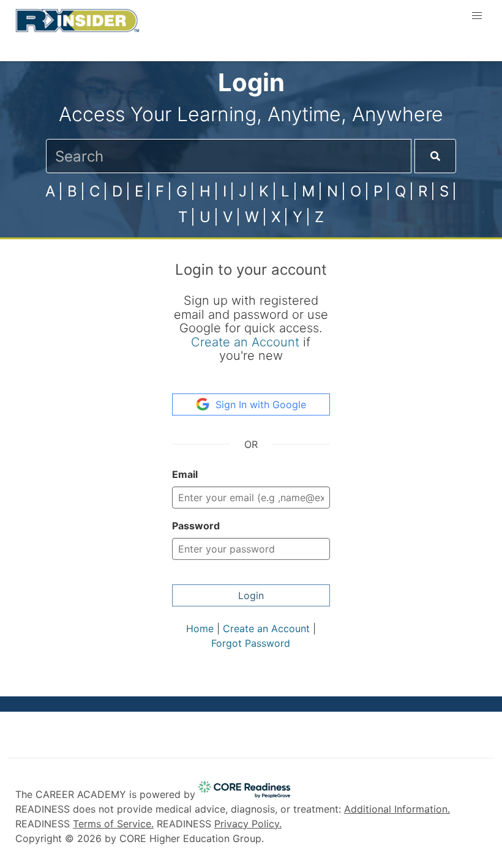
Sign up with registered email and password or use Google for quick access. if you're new (251, 328)
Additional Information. (397, 809)
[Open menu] (477, 16)
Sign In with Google (260, 404)
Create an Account (245, 342)
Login (251, 595)
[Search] (435, 156)
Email (185, 474)
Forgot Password (250, 643)
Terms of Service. (113, 824)
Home (200, 628)
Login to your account (251, 269)
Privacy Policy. (248, 824)
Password (196, 526)
